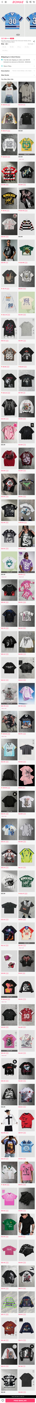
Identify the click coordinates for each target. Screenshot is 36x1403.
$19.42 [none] (20, 762)
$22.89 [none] (20, 340)
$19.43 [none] (3, 919)
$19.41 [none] (5, 104)
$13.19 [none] (20, 104)
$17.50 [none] (20, 706)
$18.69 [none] (20, 1236)
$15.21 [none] (3, 841)
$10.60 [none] (5, 157)
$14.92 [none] (20, 1081)
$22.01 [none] (20, 288)
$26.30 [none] (3, 1081)
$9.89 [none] (20, 788)
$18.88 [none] (22, 262)
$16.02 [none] (3, 236)
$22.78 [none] (3, 628)
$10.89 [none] (20, 470)
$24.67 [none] (20, 548)
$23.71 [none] (20, 1340)
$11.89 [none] (3, 522)
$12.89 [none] (3, 1133)
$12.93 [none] (20, 314)
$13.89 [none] (3, 184)
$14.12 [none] (5, 393)
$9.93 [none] (4, 210)
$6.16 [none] (21, 522)
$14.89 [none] (20, 184)
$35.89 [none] (20, 131)
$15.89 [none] (20, 1158)
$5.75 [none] (4, 288)
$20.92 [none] (20, 419)
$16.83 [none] (3, 1027)
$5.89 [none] (20, 973)
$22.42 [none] (3, 1262)
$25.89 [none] (20, 157)
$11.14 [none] (5, 314)
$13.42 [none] (20, 1053)
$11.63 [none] (3, 1236)
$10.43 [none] (22, 210)
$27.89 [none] (20, 392)
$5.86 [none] (4, 367)
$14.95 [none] (20, 945)
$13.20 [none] (5, 999)
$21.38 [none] (3, 1340)
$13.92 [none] (3, 762)
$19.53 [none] (5, 734)
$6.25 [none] (21, 367)
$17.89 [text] (3, 38)
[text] (18, 20)
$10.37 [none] (5, 131)
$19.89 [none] (3, 419)
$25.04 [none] (20, 1133)
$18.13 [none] (3, 340)
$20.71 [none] (20, 1288)
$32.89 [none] (20, 236)
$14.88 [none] (20, 841)
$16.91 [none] (3, 496)
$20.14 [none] (3, 654)
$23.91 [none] (20, 999)
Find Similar (20, 1400)
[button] (2, 2)
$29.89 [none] (20, 574)
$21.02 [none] (3, 1053)
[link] (27, 2)
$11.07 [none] (22, 893)
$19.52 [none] (20, 919)
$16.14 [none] (3, 1158)
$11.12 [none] (20, 628)
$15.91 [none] (20, 496)
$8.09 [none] (4, 1184)
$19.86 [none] (5, 788)
